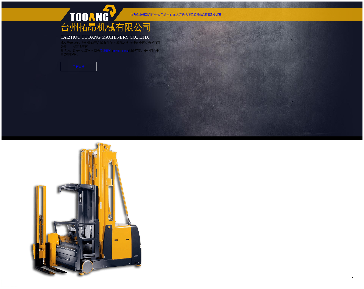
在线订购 (179, 14)
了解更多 (79, 66)
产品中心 (166, 14)
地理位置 (191, 14)
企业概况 (142, 14)
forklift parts (120, 50)
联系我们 (203, 14)
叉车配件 (106, 50)
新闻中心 (154, 14)
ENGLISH (215, 14)
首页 (133, 14)
